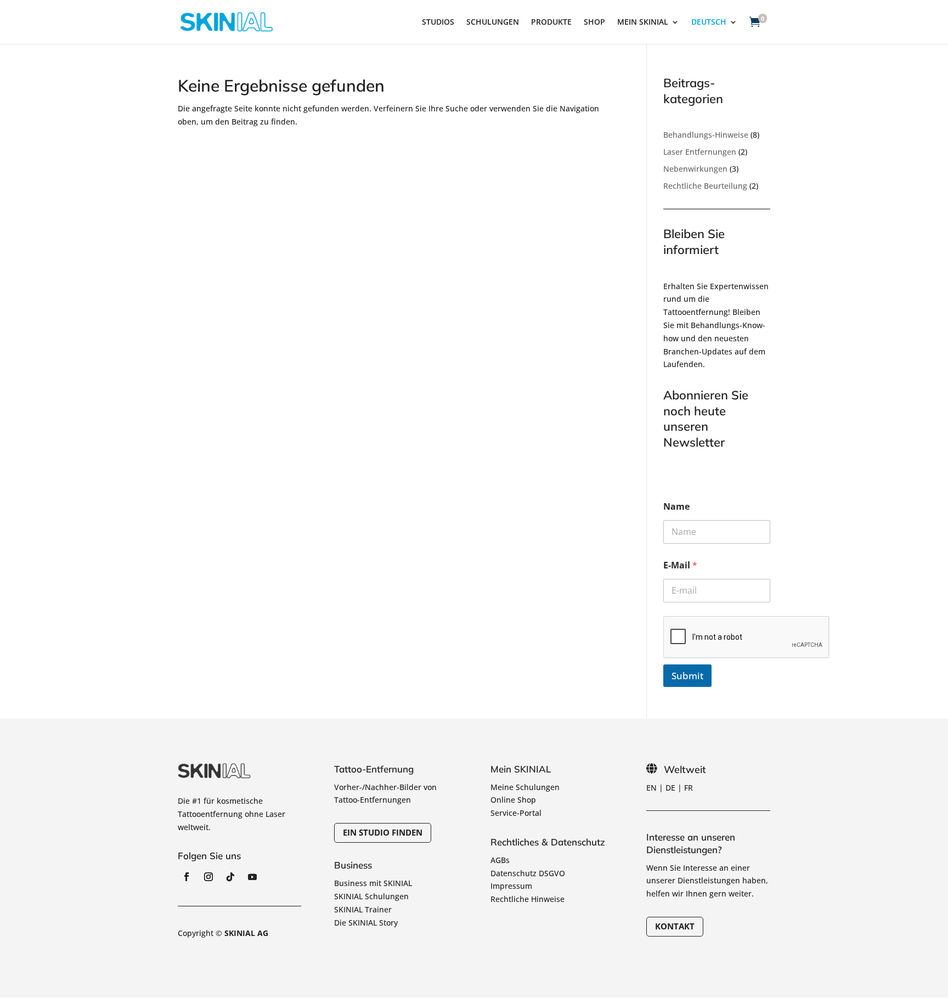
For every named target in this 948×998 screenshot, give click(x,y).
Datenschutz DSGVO (527, 873)
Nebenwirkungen (695, 168)
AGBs (500, 860)
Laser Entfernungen (699, 151)
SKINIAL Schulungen (371, 896)
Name (676, 506)
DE (670, 787)
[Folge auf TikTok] (230, 877)
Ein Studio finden (382, 832)
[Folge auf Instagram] (208, 877)
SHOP (594, 22)
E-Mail (680, 565)
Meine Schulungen (525, 787)
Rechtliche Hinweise (527, 899)
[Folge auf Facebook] (186, 877)
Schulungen (492, 22)
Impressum (511, 886)
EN (651, 787)
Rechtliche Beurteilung (705, 186)
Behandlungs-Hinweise (705, 134)
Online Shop (513, 799)
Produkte (551, 22)
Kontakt (675, 926)
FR (688, 787)
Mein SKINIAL (642, 22)
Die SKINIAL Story (366, 922)
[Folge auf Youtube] (252, 877)
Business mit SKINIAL (373, 883)
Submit (687, 675)
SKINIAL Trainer (363, 909)
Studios (438, 22)
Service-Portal (515, 813)
